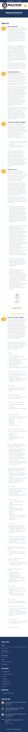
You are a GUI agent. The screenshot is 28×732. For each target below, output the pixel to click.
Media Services (6, 683)
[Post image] (2, 703)
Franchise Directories (8, 674)
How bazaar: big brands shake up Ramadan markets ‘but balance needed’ (14, 708)
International (6, 681)
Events (4, 676)
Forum (4, 686)
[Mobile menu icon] (25, 6)
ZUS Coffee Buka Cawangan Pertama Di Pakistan (14, 720)
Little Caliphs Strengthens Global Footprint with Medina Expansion (15, 714)
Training (5, 679)
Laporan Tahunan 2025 (8, 693)
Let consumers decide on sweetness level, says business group (15, 703)
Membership (6, 671)
